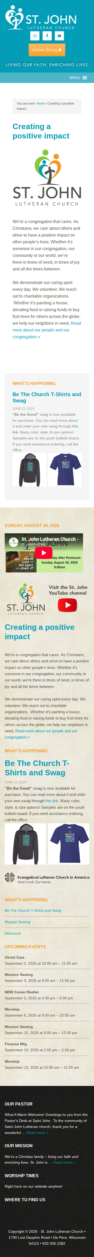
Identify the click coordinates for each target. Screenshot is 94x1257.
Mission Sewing (17, 922)
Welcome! (13, 933)
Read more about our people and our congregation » (47, 330)
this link (51, 801)
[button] (74, 77)
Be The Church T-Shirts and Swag (33, 910)
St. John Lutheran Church (47, 18)
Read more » (37, 1133)
